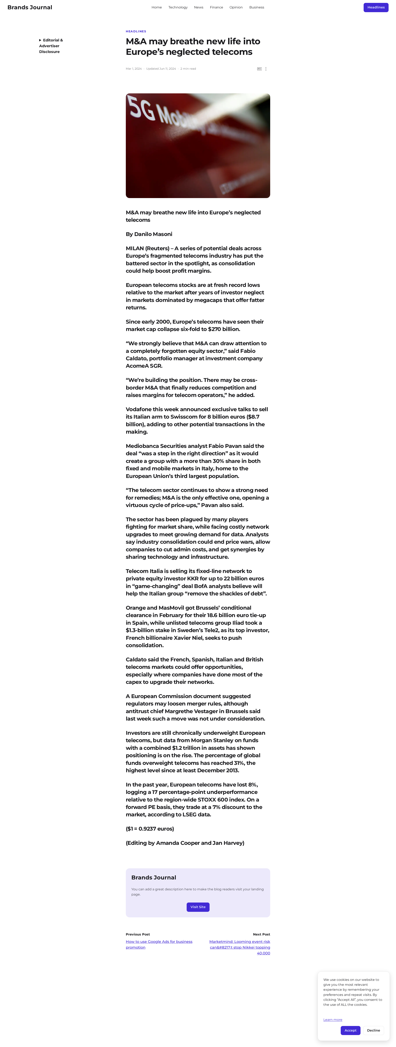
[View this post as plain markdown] (259, 69)
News (198, 7)
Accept (351, 1030)
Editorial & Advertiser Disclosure (51, 46)
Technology (178, 7)
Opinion (236, 7)
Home (157, 7)
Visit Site (198, 907)
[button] (266, 69)
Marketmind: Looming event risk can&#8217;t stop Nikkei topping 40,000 (239, 947)
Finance (216, 7)
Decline (373, 1030)
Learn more (332, 1020)
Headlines (376, 7)
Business (256, 7)
